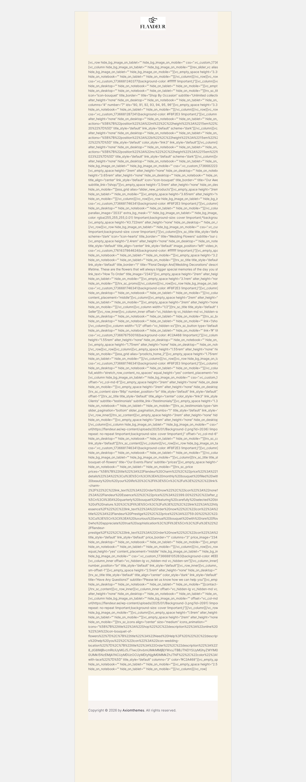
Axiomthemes (133, 710)
